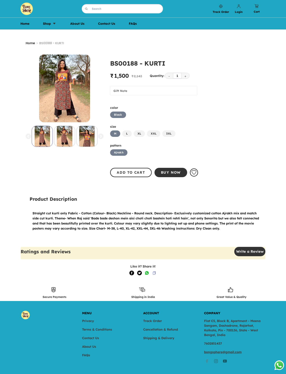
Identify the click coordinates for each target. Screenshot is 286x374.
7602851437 (213, 343)
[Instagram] (216, 361)
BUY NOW (171, 172)
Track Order (152, 321)
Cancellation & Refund (160, 329)
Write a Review (250, 251)
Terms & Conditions (97, 329)
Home (30, 43)
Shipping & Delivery (158, 338)
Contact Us (90, 338)
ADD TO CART (131, 172)
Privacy (88, 321)
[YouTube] (225, 361)
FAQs (86, 355)
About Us (89, 346)
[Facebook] (207, 361)
